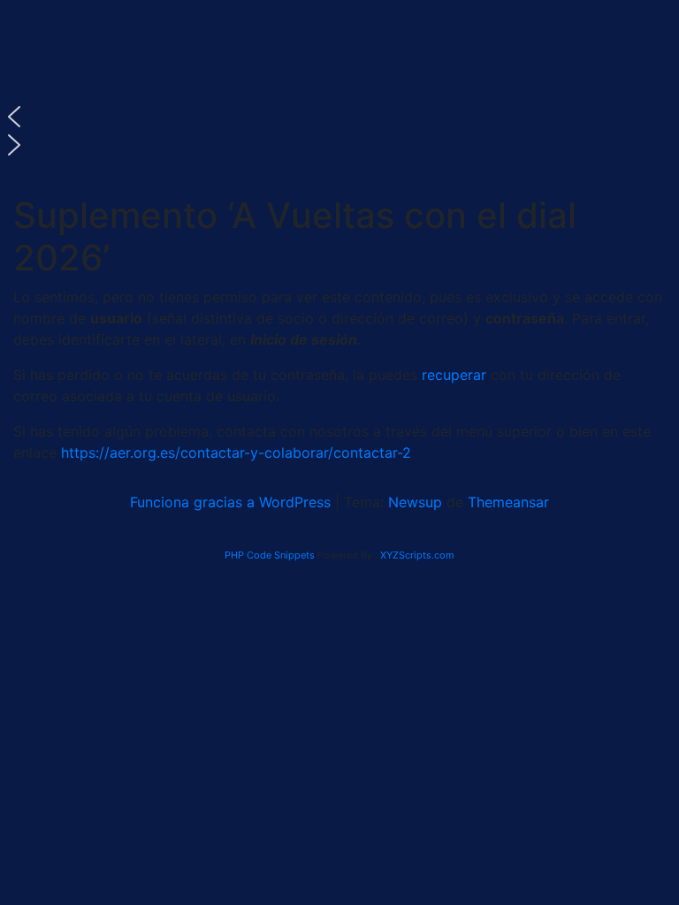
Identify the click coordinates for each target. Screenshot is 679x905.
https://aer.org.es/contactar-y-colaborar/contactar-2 (236, 452)
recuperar (456, 375)
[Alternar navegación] (47, 182)
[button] (339, 117)
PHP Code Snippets (270, 555)
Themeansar (508, 502)
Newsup (415, 502)
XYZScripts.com (417, 555)
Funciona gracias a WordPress (232, 502)
